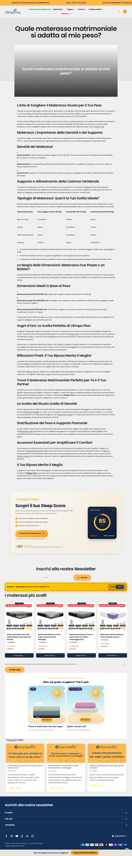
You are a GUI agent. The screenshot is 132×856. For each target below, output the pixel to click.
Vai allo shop (14, 670)
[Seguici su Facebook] (6, 836)
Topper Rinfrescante (34, 451)
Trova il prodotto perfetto (84, 853)
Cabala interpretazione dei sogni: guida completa (106, 766)
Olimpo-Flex (99, 127)
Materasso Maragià (31, 412)
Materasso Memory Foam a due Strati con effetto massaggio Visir (81, 637)
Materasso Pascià (65, 414)
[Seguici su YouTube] (16, 836)
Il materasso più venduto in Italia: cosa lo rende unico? (25, 766)
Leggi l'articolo (15, 788)
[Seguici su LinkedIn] (27, 836)
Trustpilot (11, 642)
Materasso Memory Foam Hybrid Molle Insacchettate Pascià (19, 637)
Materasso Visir (26, 431)
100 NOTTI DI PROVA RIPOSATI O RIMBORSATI (31, 3)
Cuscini (81, 9)
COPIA (119, 587)
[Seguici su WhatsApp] (32, 836)
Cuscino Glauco (23, 456)
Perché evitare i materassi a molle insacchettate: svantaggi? (63, 766)
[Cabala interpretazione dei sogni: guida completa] (107, 753)
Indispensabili (95, 9)
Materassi (57, 9)
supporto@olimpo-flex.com (15, 846)
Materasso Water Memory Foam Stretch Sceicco (111, 635)
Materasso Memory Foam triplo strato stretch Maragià (49, 637)
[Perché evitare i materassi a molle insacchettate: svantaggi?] (66, 753)
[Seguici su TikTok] (22, 836)
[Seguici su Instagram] (11, 836)
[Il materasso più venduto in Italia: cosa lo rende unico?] (25, 753)
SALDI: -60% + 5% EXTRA (76, 3)
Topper (70, 9)
